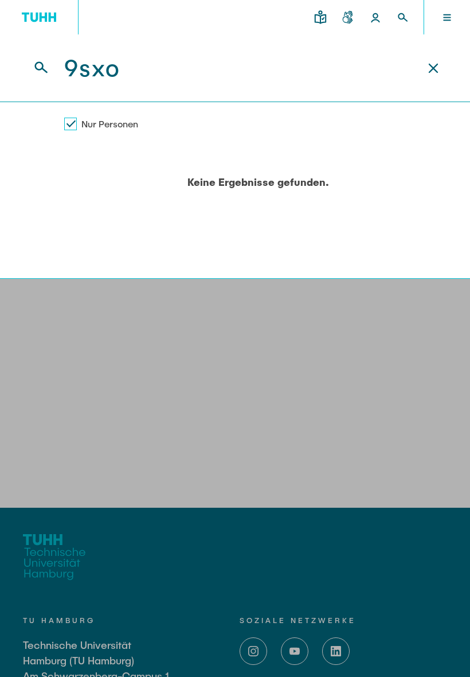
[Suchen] (34, 68)
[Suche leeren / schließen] (433, 68)
